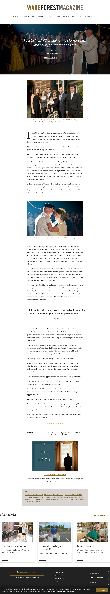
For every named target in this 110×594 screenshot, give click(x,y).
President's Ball (63, 499)
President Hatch (39, 499)
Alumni (16, 577)
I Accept (102, 590)
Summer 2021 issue (34, 501)
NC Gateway (17, 16)
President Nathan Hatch (52, 499)
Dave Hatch (39, 495)
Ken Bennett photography (59, 497)
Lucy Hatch (74, 497)
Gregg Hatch (65, 495)
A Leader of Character (55, 474)
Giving (22, 577)
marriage (80, 497)
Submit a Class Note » (96, 578)
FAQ (81, 16)
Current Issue (59, 572)
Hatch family (73, 495)
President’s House (74, 499)
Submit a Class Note (69, 16)
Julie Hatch (32, 497)
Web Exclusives (55, 16)
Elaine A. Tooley (48, 495)
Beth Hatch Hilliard (30, 495)
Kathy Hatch (39, 497)
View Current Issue (100, 515)
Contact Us (89, 16)
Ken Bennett (47, 497)
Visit (27, 577)
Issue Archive (42, 16)
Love (68, 497)
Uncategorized (49, 58)
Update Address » (96, 583)
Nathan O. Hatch (29, 499)
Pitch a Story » (96, 573)
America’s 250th (29, 16)
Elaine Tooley (57, 495)
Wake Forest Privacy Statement (63, 591)
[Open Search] (96, 16)
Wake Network (34, 577)
